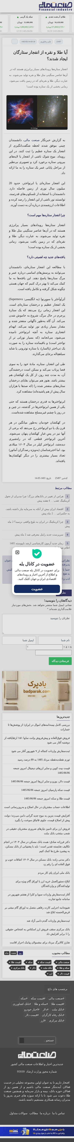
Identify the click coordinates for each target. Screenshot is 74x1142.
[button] (17, 552)
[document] (37, 571)
